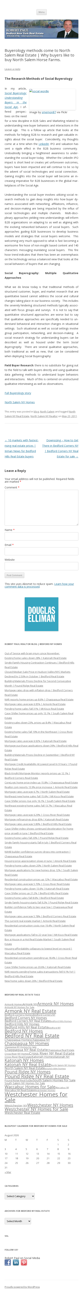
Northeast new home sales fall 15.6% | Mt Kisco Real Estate (39, 796)
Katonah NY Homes (24, 1060)
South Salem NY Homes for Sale (25, 1083)
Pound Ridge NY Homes (28, 1071)
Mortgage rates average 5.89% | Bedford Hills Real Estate (38, 824)
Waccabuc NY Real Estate (19, 1090)
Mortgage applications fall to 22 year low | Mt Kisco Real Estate (41, 934)
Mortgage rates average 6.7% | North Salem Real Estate (37, 791)
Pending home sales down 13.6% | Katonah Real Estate (37, 888)
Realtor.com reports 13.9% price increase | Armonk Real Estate (41, 787)
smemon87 (49, 112)
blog (36, 411)
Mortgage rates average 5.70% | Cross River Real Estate (37, 884)
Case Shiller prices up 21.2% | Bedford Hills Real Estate (37, 893)
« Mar (8, 1172)
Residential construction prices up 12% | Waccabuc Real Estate (41, 879)
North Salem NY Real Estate (25, 1068)
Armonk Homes (14, 1004)
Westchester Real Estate (22, 1112)
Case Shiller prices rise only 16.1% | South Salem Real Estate (40, 801)
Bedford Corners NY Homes (26, 1018)
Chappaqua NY (40, 1040)
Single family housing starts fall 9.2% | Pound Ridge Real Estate (41, 902)
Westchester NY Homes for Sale (36, 1109)
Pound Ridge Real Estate (19, 1080)
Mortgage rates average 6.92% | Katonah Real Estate (36, 741)
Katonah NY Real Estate (28, 1064)
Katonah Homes (43, 1057)
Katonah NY (62, 1057)
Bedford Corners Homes (19, 1014)
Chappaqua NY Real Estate (26, 1049)
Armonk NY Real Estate (30, 1011)
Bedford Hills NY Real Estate (26, 1027)
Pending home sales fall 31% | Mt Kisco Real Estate (34, 708)
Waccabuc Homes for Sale (30, 1086)
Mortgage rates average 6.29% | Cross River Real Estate (37, 815)
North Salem (47, 411)
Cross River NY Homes (17, 1053)
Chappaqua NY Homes (27, 1043)
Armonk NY (30, 1004)
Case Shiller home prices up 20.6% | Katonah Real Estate (38, 967)
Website (10, 559)
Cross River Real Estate (18, 1057)
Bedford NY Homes (24, 1031)
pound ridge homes (55, 1068)
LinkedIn (44, 144)
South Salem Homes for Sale (54, 1080)
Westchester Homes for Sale (36, 1097)
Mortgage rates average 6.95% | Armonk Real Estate (35, 704)
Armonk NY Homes (55, 1003)
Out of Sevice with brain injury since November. (32, 653)
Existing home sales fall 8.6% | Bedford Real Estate (34, 898)
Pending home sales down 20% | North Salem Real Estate (38, 865)
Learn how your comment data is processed (39, 585)
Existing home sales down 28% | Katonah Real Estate (36, 658)
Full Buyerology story (18, 393)
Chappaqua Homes (18, 1040)
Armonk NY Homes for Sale (19, 1007)
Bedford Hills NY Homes (22, 1024)
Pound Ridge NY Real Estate (37, 1076)
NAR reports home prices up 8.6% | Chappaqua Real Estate (39, 699)
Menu (42, 12)
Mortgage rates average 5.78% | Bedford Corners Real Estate (40, 916)
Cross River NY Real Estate (52, 1053)
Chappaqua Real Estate (61, 1050)
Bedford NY (54, 1027)
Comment (12, 487)
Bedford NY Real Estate (32, 1035)
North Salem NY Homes (20, 402)
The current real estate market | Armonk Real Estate (35, 921)
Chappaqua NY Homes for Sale (20, 1046)
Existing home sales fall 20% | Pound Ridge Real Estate (37, 838)
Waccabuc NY (62, 1087)
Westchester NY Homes (50, 1105)
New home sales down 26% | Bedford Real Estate (34, 981)
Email (9, 545)
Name (10, 530)
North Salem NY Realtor (44, 416)
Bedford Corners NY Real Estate (27, 1021)
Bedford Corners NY (44, 1014)
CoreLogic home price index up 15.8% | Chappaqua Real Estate (41, 782)
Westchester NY (16, 1105)
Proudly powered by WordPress (22, 1287)
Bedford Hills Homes (61, 1021)
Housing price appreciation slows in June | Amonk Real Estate (40, 861)
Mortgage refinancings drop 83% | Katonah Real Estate (37, 819)
